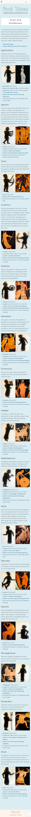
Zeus (4, 787)
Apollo (5, 147)
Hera (4, 546)
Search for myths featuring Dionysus (14, 402)
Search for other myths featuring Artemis (16, 258)
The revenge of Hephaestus (17, 494)
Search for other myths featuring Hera (15, 552)
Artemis (5, 251)
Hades (5, 444)
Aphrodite (6, 86)
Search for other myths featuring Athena (16, 308)
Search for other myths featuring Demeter (16, 360)
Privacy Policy (15, 811)
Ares (4, 194)
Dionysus (6, 400)
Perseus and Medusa (20, 306)
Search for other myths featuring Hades (15, 450)
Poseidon (6, 733)
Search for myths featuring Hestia (14, 645)
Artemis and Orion (14, 256)
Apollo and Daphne (15, 151)
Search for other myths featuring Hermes (16, 598)
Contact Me (15, 812)
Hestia (5, 643)
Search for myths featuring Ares (13, 196)
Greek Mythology (8, 44)
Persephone (6, 685)
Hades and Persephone (16, 358)
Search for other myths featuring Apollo (15, 153)
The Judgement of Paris (10, 92)
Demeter (5, 354)
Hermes (5, 592)
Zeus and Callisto (14, 550)
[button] (1, 1)
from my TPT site (13, 157)
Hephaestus (6, 489)
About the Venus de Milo (10, 88)
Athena (5, 302)
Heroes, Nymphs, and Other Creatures (15, 46)
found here (14, 278)
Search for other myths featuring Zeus (15, 794)
